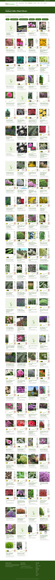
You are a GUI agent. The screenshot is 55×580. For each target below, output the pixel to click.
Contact (37, 575)
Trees (7, 19)
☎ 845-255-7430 (47, 0)
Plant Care (38, 19)
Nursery (37, 567)
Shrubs (37, 571)
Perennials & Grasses (23, 19)
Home (6, 9)
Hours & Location (38, 565)
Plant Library (37, 568)
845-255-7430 (23, 564)
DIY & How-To (45, 19)
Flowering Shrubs (14, 19)
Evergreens (32, 19)
